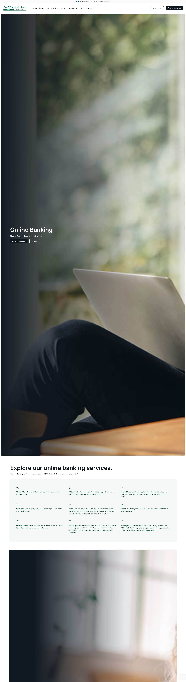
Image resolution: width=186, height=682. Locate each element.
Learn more (150, 530)
